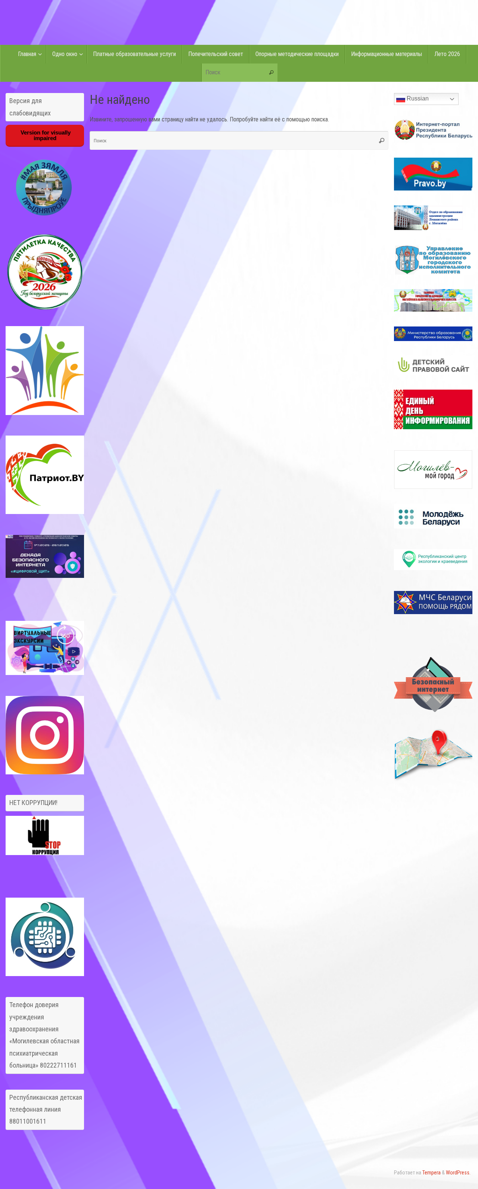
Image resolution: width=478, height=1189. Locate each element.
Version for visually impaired (45, 135)
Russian (417, 98)
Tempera (431, 1173)
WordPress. (458, 1173)
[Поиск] (271, 73)
